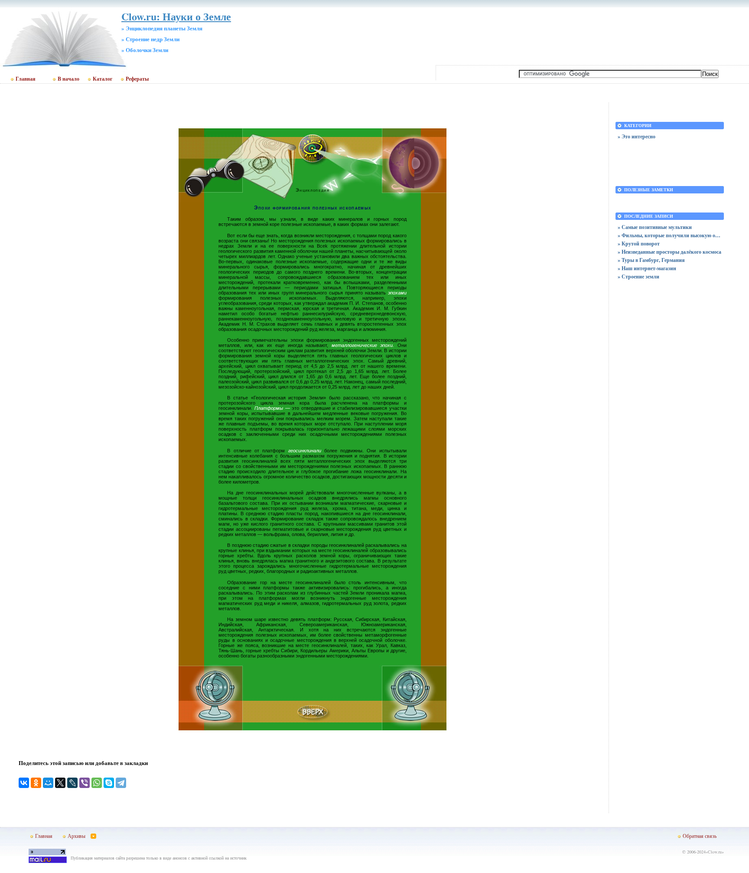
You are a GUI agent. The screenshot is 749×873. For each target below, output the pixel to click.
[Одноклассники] (36, 783)
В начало (68, 79)
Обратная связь (699, 835)
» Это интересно (636, 136)
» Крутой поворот (639, 243)
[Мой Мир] (48, 783)
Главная (26, 79)
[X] (60, 783)
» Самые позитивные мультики (655, 227)
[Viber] (84, 783)
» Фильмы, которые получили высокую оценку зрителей (670, 235)
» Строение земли (638, 276)
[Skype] (109, 783)
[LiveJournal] (72, 783)
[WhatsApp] (96, 783)
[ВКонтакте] (24, 783)
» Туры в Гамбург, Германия (651, 260)
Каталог (102, 79)
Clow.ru (715, 852)
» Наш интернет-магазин (647, 268)
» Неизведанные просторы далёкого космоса (669, 251)
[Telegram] (121, 783)
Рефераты (137, 79)
